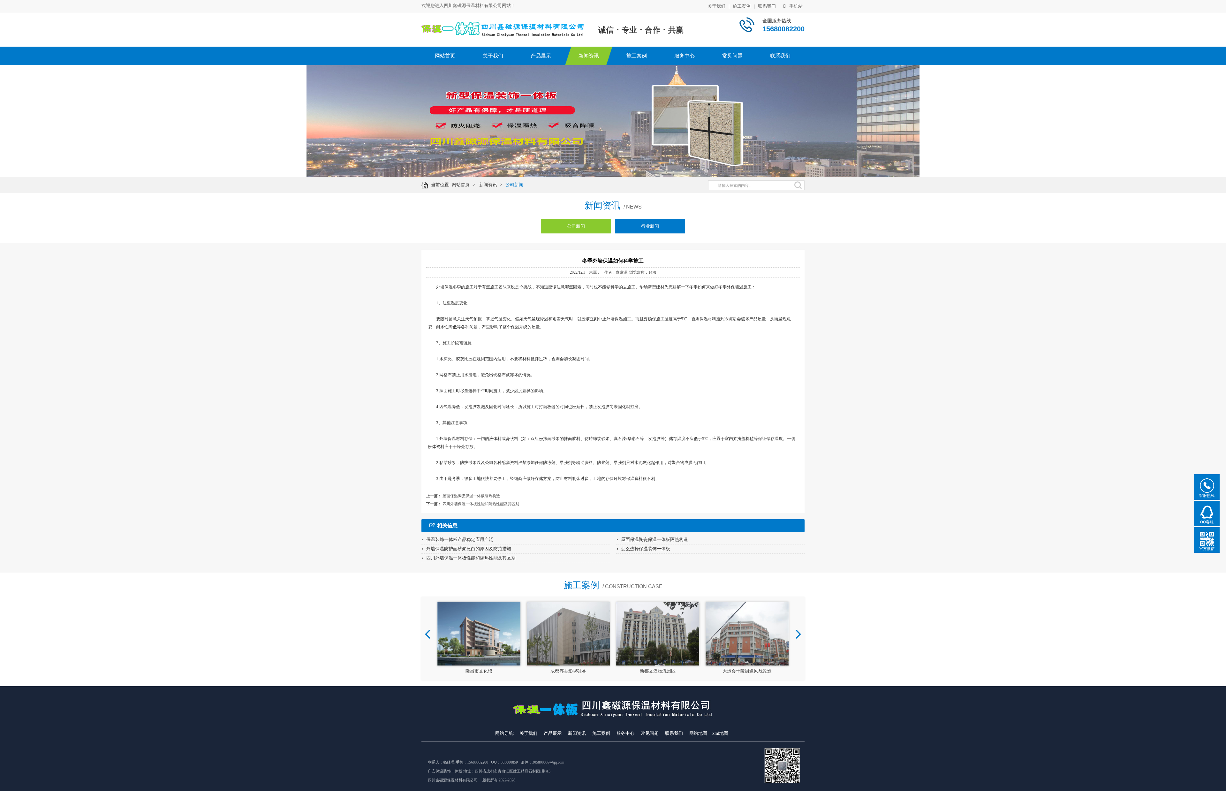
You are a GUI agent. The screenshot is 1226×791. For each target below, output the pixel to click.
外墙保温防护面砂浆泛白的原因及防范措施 (468, 548)
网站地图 (698, 733)
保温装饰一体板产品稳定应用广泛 (459, 539)
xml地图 (720, 733)
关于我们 (716, 6)
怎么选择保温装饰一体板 (645, 548)
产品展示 (541, 55)
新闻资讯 (589, 55)
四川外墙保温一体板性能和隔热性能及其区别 (481, 504)
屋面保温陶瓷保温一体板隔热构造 (471, 496)
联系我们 (767, 6)
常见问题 (732, 55)
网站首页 (445, 55)
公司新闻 (514, 184)
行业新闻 (650, 226)
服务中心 (684, 55)
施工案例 (742, 6)
